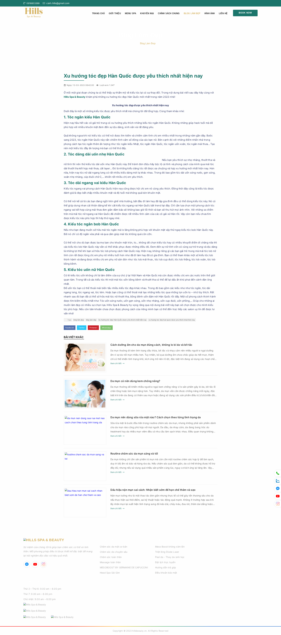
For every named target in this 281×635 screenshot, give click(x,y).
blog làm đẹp (79, 320)
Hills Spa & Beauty (75, 96)
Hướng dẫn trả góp (165, 567)
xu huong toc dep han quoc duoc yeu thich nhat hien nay (172, 320)
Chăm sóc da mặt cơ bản (113, 546)
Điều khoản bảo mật (166, 572)
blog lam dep (91, 320)
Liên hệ (223, 13)
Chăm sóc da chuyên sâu (113, 551)
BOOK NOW (245, 13)
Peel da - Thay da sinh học (169, 557)
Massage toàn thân (110, 562)
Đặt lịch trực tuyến (165, 562)
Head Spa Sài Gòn (110, 572)
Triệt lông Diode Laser (167, 551)
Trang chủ (98, 13)
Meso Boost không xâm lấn (170, 546)
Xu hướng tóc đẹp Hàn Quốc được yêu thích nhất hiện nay (122, 320)
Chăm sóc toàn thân (111, 557)
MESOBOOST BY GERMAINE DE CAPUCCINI (124, 567)
